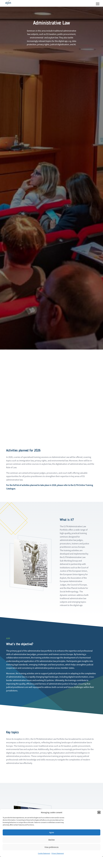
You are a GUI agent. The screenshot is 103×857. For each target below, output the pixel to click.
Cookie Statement (44, 853)
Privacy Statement (58, 853)
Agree (51, 832)
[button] (99, 812)
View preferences (51, 847)
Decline (51, 840)
